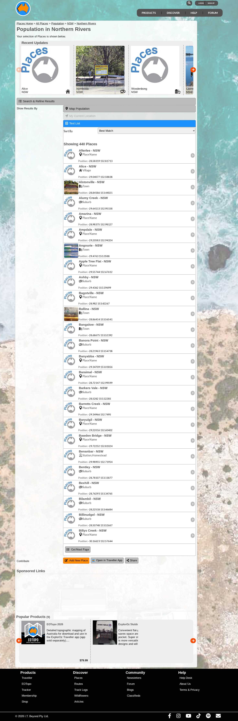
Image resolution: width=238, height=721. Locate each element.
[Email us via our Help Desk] (218, 716)
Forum (213, 12)
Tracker (26, 689)
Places (78, 677)
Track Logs (81, 689)
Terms (183, 689)
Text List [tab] (74, 123)
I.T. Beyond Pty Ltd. (37, 716)
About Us (185, 683)
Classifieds (133, 695)
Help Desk (186, 677)
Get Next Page (80, 549)
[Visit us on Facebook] (169, 716)
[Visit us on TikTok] (198, 716)
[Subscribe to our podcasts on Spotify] (208, 716)
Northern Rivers (86, 23)
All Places (42, 23)
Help (194, 12)
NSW (70, 23)
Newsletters (134, 677)
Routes (78, 683)
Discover (173, 12)
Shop (25, 701)
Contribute (23, 561)
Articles (79, 701)
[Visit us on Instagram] (178, 716)
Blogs (130, 689)
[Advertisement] (122, 592)
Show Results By (27, 108)
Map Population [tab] (79, 108)
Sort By (68, 131)
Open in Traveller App (109, 560)
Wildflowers (81, 695)
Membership (29, 695)
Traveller (27, 677)
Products (149, 12)
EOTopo (26, 683)
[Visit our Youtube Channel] (189, 716)
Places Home (25, 23)
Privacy (195, 689)
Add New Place (78, 560)
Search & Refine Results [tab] (39, 101)
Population (57, 23)
